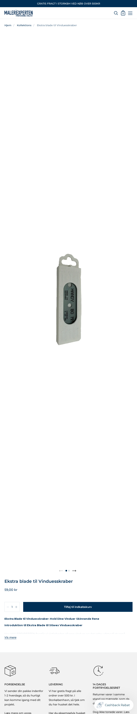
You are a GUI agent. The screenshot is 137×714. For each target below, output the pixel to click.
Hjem (7, 25)
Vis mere (10, 637)
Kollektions (24, 25)
